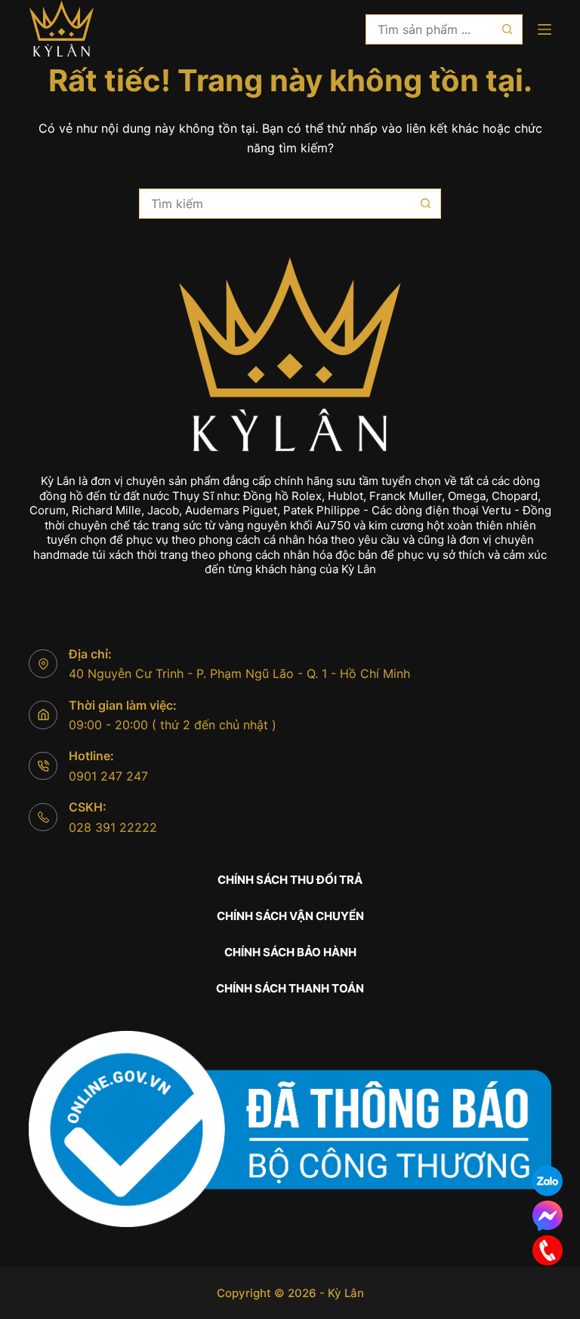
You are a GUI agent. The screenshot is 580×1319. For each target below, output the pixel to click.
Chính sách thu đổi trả (290, 880)
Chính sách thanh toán (290, 988)
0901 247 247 (108, 776)
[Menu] (544, 29)
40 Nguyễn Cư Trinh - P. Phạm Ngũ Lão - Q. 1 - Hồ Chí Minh (239, 673)
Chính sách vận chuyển (290, 916)
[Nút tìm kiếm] (507, 29)
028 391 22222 (113, 827)
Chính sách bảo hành (290, 952)
